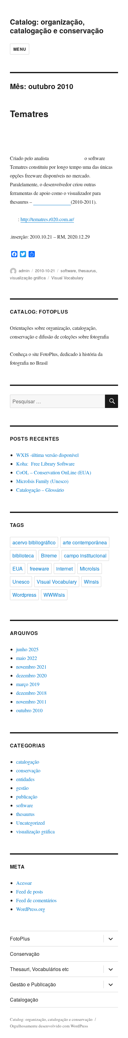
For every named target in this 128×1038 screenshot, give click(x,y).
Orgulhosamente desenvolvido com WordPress (49, 1026)
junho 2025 (27, 649)
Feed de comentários (36, 900)
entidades (25, 779)
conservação (28, 770)
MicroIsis (89, 568)
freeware (39, 568)
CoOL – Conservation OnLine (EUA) (53, 472)
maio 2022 (26, 658)
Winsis (91, 581)
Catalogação (24, 999)
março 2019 (27, 684)
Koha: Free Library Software (45, 463)
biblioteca (23, 555)
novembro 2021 (31, 666)
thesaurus (87, 270)
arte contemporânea (85, 542)
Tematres (29, 113)
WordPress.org (30, 909)
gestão (22, 787)
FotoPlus (20, 938)
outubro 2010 (29, 710)
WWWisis (54, 594)
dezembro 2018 (31, 693)
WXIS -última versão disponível (47, 455)
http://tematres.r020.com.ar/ (47, 219)
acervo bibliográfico (34, 542)
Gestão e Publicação (33, 984)
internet (64, 568)
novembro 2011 (31, 701)
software (68, 270)
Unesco (21, 581)
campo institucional (85, 555)
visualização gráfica (28, 278)
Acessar (24, 882)
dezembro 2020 (31, 675)
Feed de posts (29, 891)
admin (24, 270)
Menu (19, 49)
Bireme (49, 555)
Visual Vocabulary (67, 278)
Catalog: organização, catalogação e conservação (56, 26)
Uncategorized (30, 822)
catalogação (27, 761)
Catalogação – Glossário (40, 489)
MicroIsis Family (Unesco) (42, 481)
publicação (26, 796)
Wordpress (24, 594)
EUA (17, 568)
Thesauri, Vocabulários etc (39, 969)
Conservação (24, 953)
